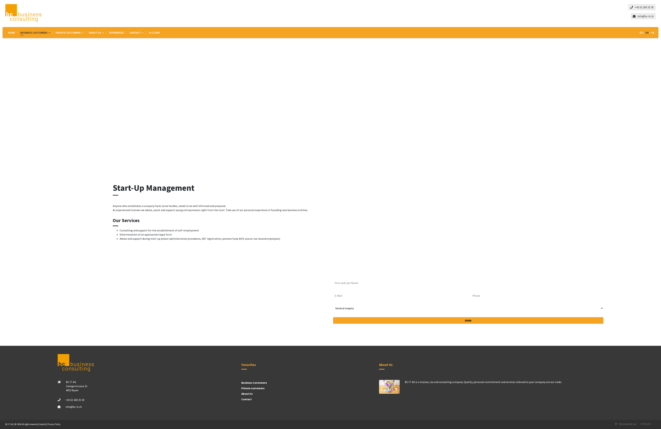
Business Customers (34, 32)
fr (652, 32)
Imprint (42, 424)
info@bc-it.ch (645, 16)
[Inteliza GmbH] (646, 424)
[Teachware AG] (625, 424)
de (641, 32)
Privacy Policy (54, 424)
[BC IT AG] (23, 13)
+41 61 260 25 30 (644, 7)
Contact (135, 32)
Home (11, 32)
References (116, 32)
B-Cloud (154, 32)
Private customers (68, 32)
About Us (95, 32)
